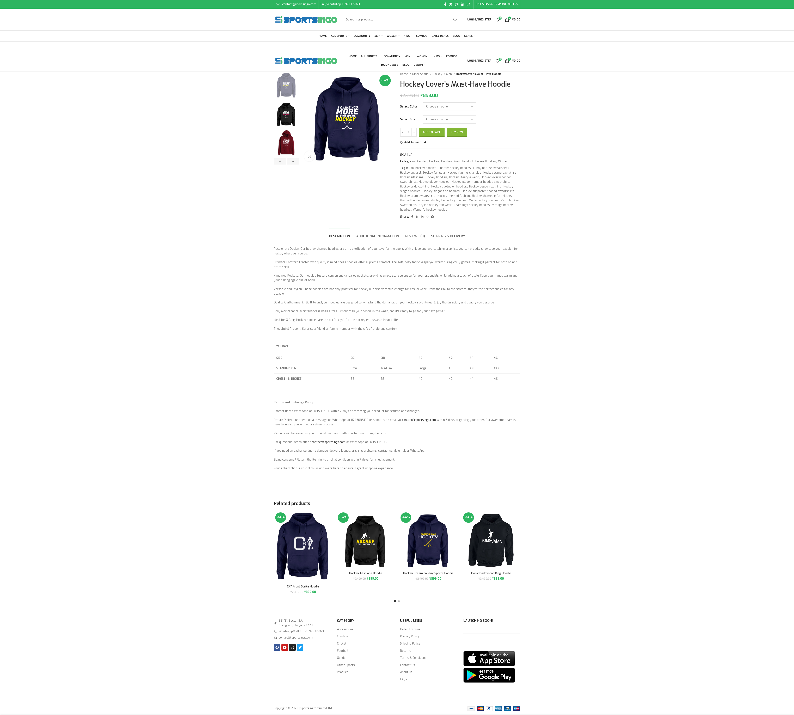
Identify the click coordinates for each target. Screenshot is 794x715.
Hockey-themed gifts (486, 196)
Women (503, 161)
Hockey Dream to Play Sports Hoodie (428, 573)
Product (467, 161)
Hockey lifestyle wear (464, 177)
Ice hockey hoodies (453, 200)
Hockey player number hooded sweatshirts (481, 182)
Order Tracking (410, 629)
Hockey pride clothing (414, 187)
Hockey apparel (410, 173)
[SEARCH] (455, 19)
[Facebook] (277, 647)
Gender (422, 161)
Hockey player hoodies (434, 182)
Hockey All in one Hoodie (365, 573)
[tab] (339, 234)
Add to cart (431, 132)
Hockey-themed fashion (454, 196)
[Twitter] (300, 647)
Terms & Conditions (413, 658)
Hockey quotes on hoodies (449, 187)
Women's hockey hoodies (430, 210)
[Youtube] (284, 647)
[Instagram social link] (457, 4)
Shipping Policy (410, 644)
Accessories (345, 629)
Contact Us (407, 665)
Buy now (457, 132)
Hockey (438, 74)
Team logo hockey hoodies (472, 205)
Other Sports (420, 74)
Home (404, 74)
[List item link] (302, 631)
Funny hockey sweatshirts (491, 168)
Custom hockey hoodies (455, 168)
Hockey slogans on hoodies (441, 191)
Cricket (341, 644)
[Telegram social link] (432, 217)
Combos (342, 636)
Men (449, 74)
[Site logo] (306, 19)
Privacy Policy (409, 636)
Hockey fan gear (434, 173)
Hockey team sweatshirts (417, 196)
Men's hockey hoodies (484, 200)
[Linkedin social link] (462, 4)
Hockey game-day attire (499, 173)
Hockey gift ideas (411, 177)
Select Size (408, 119)
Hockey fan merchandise (464, 173)
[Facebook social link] (445, 4)
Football (342, 651)
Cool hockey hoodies (422, 168)
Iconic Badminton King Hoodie (491, 573)
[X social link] (451, 4)
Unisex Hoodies (485, 161)
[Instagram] (292, 647)
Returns (405, 651)
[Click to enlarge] (309, 156)
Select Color (408, 107)
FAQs (403, 679)
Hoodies (446, 161)
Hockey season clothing (485, 187)
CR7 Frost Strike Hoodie (303, 586)
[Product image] (303, 547)
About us (406, 672)
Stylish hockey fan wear (435, 205)
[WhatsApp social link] (468, 4)
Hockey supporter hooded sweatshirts (488, 191)
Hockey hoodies (436, 177)
